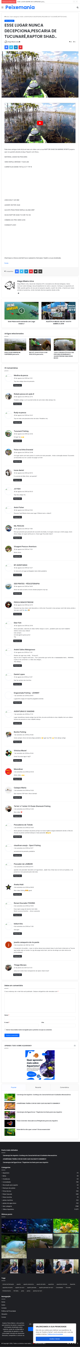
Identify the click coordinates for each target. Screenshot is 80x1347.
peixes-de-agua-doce (9, 1203)
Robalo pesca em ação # (24, 394)
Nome (6, 1015)
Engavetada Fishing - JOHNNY (26, 693)
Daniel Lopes (19, 674)
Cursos (3, 1317)
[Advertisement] (40, 25)
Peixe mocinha (7, 1197)
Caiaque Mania (20, 788)
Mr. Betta (16, 1291)
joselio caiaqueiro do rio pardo (26, 942)
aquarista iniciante (8, 1287)
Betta (4, 1176)
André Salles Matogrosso (24, 650)
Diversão (68, 1287)
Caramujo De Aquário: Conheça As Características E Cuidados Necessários (44, 1095)
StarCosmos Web (40, 1343)
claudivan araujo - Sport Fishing (27, 845)
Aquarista (72, 1284)
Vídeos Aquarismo (8, 1209)
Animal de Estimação (8, 1284)
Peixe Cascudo (7, 1194)
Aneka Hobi (19, 884)
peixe (22, 1291)
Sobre (3, 1305)
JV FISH (17, 489)
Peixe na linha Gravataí (23, 450)
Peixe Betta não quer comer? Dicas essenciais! (33, 1129)
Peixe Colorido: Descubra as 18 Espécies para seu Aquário (37, 1121)
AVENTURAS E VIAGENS (24, 711)
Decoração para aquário (10, 1185)
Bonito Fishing (20, 732)
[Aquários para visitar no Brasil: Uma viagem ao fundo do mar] (40, 1226)
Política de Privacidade (8, 1311)
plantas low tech (37, 1291)
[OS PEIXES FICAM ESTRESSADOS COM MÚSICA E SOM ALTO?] (14, 1266)
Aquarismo (6, 1173)
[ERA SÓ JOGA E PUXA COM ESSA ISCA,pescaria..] (40, 344)
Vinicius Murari (20, 751)
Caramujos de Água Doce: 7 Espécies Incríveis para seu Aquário (39, 1112)
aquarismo (51, 1284)
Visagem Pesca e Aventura (25, 546)
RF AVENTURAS (20, 565)
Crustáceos (6, 1179)
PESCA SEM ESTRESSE (23, 602)
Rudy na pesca (20, 413)
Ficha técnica (7, 1191)
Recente (38, 1087)
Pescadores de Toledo (23, 825)
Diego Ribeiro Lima (13, 42)
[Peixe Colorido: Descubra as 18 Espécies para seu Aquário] (9, 1123)
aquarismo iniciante (62, 1284)
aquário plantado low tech (46, 1287)
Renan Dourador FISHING (24, 903)
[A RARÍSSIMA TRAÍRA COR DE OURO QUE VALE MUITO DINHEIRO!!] (9, 1106)
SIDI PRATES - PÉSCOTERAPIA (27, 584)
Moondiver (18, 769)
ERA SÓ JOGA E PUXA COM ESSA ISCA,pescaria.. (38, 353)
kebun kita (18, 924)
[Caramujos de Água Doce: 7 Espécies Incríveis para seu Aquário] (9, 1114)
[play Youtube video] (40, 123)
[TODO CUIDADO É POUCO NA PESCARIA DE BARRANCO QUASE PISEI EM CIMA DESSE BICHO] (65, 344)
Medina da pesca (21, 375)
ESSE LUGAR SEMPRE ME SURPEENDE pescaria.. (32, 1)
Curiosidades (7, 1182)
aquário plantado (31, 1287)
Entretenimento (7, 1291)
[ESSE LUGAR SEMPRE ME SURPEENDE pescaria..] (15, 344)
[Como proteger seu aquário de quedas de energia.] (14, 1226)
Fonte (6, 263)
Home (3, 1302)
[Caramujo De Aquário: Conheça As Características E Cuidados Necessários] (9, 1097)
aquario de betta (41, 1284)
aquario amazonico (28, 1284)
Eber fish (17, 623)
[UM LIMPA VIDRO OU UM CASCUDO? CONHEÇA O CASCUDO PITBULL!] (66, 1241)
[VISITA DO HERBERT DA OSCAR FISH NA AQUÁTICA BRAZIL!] (66, 1266)
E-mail (7, 1022)
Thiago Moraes (20, 965)
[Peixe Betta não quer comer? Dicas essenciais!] (9, 1132)
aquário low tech (19, 1287)
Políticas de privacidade (55, 1334)
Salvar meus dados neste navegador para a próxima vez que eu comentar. (29, 1030)
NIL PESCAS (19, 526)
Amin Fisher (19, 507)
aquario (19, 1284)
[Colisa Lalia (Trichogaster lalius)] (14, 1246)
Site (42, 1022)
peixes (28, 1291)
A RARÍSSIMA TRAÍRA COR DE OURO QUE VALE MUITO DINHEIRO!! (38, 1103)
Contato (4, 1308)
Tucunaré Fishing (21, 431)
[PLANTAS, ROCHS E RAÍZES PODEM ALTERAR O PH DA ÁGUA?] (40, 1266)
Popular (13, 1087)
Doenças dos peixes (9, 1188)
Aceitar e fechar (55, 1339)
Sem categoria (7, 1206)
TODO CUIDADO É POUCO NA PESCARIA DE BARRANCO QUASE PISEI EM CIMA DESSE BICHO (64, 355)
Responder (17, 385)
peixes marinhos (8, 1200)
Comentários (64, 1087)
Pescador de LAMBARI (23, 864)
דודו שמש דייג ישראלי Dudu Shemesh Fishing (32, 806)
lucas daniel (19, 470)
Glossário (4, 1314)
